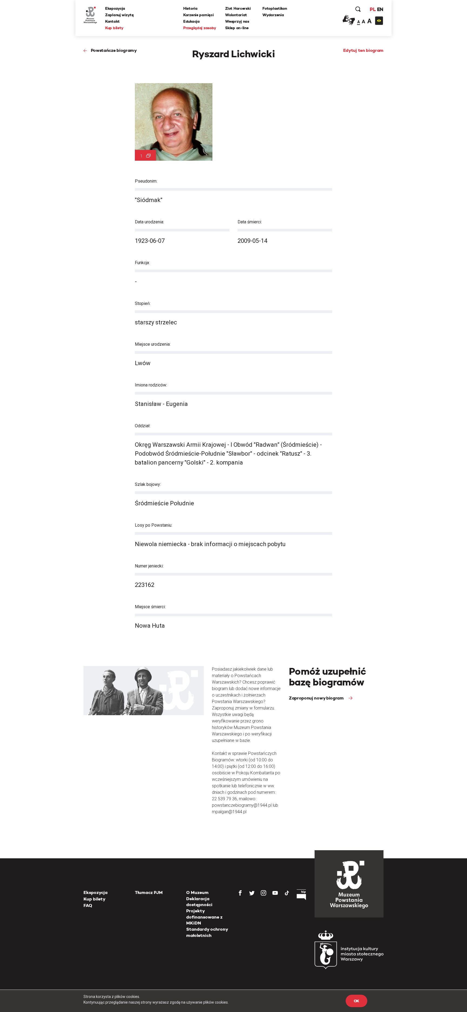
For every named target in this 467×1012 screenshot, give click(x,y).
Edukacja (191, 21)
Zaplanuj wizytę (119, 14)
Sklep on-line (236, 27)
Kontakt (112, 21)
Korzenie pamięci (198, 14)
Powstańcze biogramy (114, 50)
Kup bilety (114, 27)
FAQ (88, 905)
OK (356, 1000)
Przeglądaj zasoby (199, 27)
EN (380, 9)
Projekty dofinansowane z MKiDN (204, 917)
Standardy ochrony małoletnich (207, 932)
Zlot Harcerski (238, 8)
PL (373, 9)
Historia (190, 8)
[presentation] (13, 459)
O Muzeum (197, 892)
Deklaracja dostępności (199, 901)
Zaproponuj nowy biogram (317, 698)
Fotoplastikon (274, 8)
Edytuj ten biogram (363, 50)
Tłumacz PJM (149, 892)
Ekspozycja (115, 8)
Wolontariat (236, 14)
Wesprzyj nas (237, 21)
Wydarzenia (273, 14)
